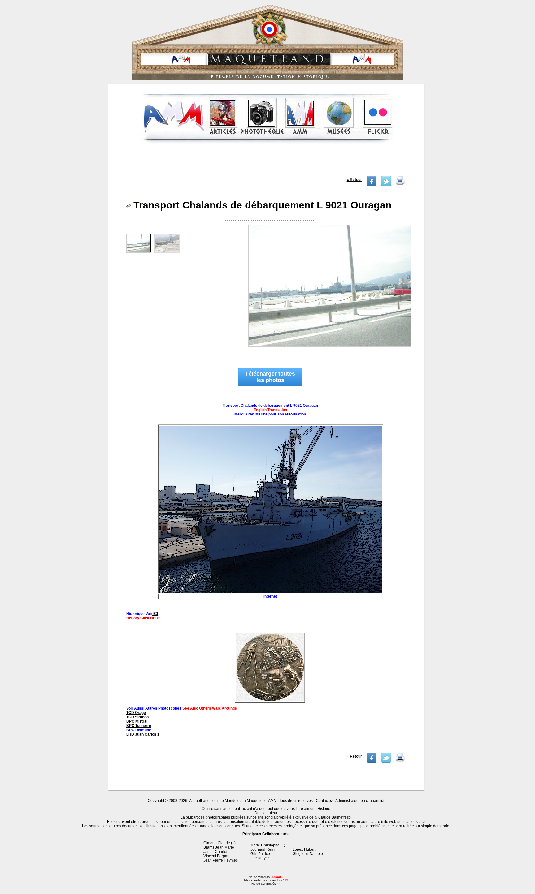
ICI (155, 614)
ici (382, 800)
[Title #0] (329, 290)
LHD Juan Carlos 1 (142, 734)
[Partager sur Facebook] (371, 185)
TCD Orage (136, 713)
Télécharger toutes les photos (270, 377)
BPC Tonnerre (138, 726)
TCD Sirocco (137, 717)
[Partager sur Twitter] (386, 185)
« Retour (354, 180)
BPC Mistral (136, 721)
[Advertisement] (266, 162)
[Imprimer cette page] (400, 185)
